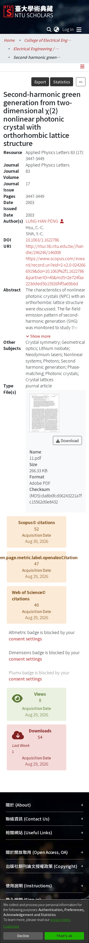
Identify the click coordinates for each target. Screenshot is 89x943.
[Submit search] (49, 29)
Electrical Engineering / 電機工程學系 (37, 48)
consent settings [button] (25, 639)
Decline (23, 935)
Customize (11, 926)
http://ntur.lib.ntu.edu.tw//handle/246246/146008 (55, 249)
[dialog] (44, 921)
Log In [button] (68, 29)
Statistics (61, 82)
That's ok (64, 935)
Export (40, 82)
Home (9, 40)
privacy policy (60, 919)
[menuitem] (56, 29)
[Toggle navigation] (78, 29)
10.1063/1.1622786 (42, 240)
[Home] (28, 9)
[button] (38, 336)
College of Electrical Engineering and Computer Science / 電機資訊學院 (48, 40)
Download (69, 440)
